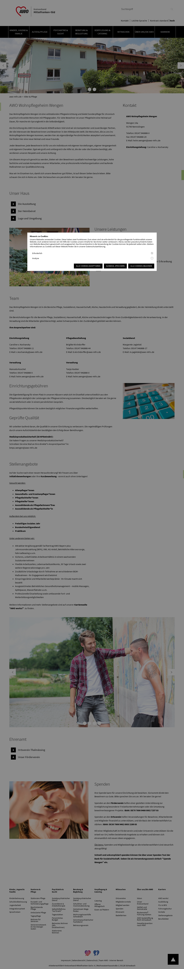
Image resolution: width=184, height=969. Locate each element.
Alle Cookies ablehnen (141, 266)
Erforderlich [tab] (37, 253)
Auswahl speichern (115, 266)
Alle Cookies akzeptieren (88, 266)
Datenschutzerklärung (95, 246)
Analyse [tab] (35, 258)
